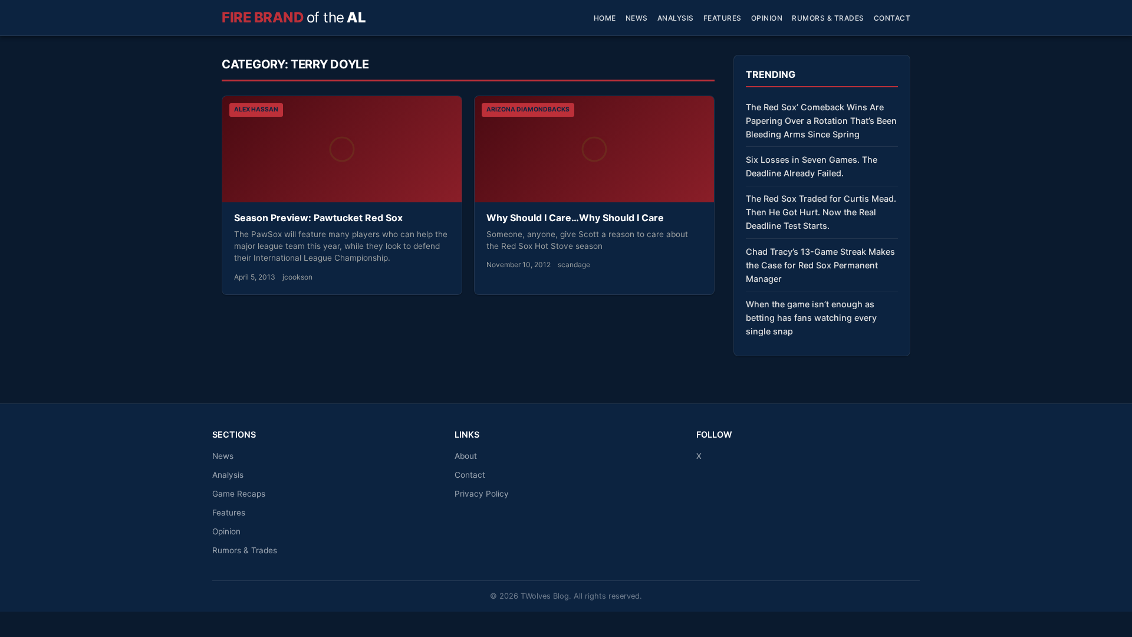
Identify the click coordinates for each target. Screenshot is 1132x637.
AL (294, 17)
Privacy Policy (482, 493)
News (637, 18)
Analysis (675, 18)
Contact (892, 18)
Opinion (767, 18)
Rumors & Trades (828, 18)
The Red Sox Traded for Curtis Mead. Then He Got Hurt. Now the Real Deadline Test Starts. (821, 212)
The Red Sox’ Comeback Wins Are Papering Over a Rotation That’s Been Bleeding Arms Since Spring (821, 120)
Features (722, 18)
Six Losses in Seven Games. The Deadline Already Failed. (811, 166)
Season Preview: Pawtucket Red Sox (318, 218)
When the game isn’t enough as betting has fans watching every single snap (811, 317)
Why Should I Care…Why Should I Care (575, 218)
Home (605, 18)
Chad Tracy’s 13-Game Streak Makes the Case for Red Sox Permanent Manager (820, 265)
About (466, 456)
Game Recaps (238, 493)
